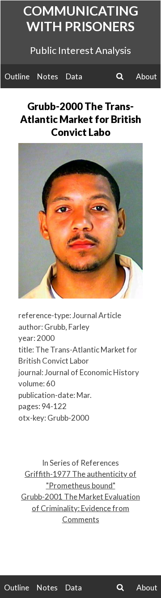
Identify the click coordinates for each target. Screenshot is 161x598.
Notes (47, 76)
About (146, 76)
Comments (80, 519)
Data (74, 76)
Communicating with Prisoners (80, 18)
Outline (17, 76)
